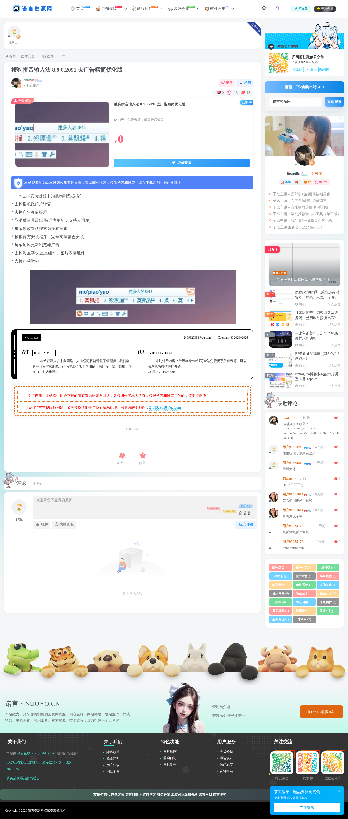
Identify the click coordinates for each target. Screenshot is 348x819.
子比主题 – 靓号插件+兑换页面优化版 (302, 221)
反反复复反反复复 (296, 532)
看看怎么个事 (292, 516)
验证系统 (304, 585)
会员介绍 (226, 751)
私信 (247, 83)
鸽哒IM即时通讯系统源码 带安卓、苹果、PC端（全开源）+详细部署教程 (317, 297)
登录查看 (184, 163)
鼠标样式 (304, 567)
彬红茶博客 (147, 794)
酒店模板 (280, 611)
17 (309, 182)
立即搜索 (334, 102)
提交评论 (246, 524)
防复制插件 (305, 602)
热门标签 (226, 764)
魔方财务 (305, 576)
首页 (12, 56)
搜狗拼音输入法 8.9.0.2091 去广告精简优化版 (67, 69)
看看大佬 (289, 469)
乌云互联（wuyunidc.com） (37, 753)
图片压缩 (170, 751)
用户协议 (113, 765)
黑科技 (328, 567)
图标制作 (170, 764)
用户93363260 (293, 447)
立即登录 (307, 807)
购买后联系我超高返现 (22, 778)
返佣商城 (280, 619)
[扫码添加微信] (338, 403)
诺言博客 (219, 794)
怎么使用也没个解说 (297, 501)
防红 (280, 602)
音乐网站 (280, 593)
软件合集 (28, 56)
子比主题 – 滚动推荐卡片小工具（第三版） (307, 214)
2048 (288, 182)
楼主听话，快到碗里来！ (301, 453)
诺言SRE (131, 794)
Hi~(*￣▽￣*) (293, 485)
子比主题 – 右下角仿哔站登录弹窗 (300, 201)
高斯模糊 (328, 576)
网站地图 (113, 771)
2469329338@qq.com (165, 407)
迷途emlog (328, 611)
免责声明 (113, 758)
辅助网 (304, 619)
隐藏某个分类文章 (306, 593)
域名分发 (163, 794)
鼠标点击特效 (282, 567)
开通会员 (327, 9)
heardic (29, 80)
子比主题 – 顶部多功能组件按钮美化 (301, 194)
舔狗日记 (170, 758)
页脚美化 (328, 585)
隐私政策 (113, 752)
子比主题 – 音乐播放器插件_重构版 (300, 207)
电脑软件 (46, 56)
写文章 (303, 8)
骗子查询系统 (282, 585)
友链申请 (226, 771)
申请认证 (226, 758)
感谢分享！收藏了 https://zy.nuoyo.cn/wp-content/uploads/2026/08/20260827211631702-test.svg (311, 430)
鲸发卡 (280, 576)
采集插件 (328, 602)
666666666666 (293, 548)
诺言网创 (205, 794)
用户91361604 (293, 494)
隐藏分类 (328, 593)
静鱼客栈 (117, 794)
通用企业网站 (306, 611)
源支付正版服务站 (184, 794)
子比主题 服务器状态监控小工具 (298, 227)
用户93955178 (293, 526)
